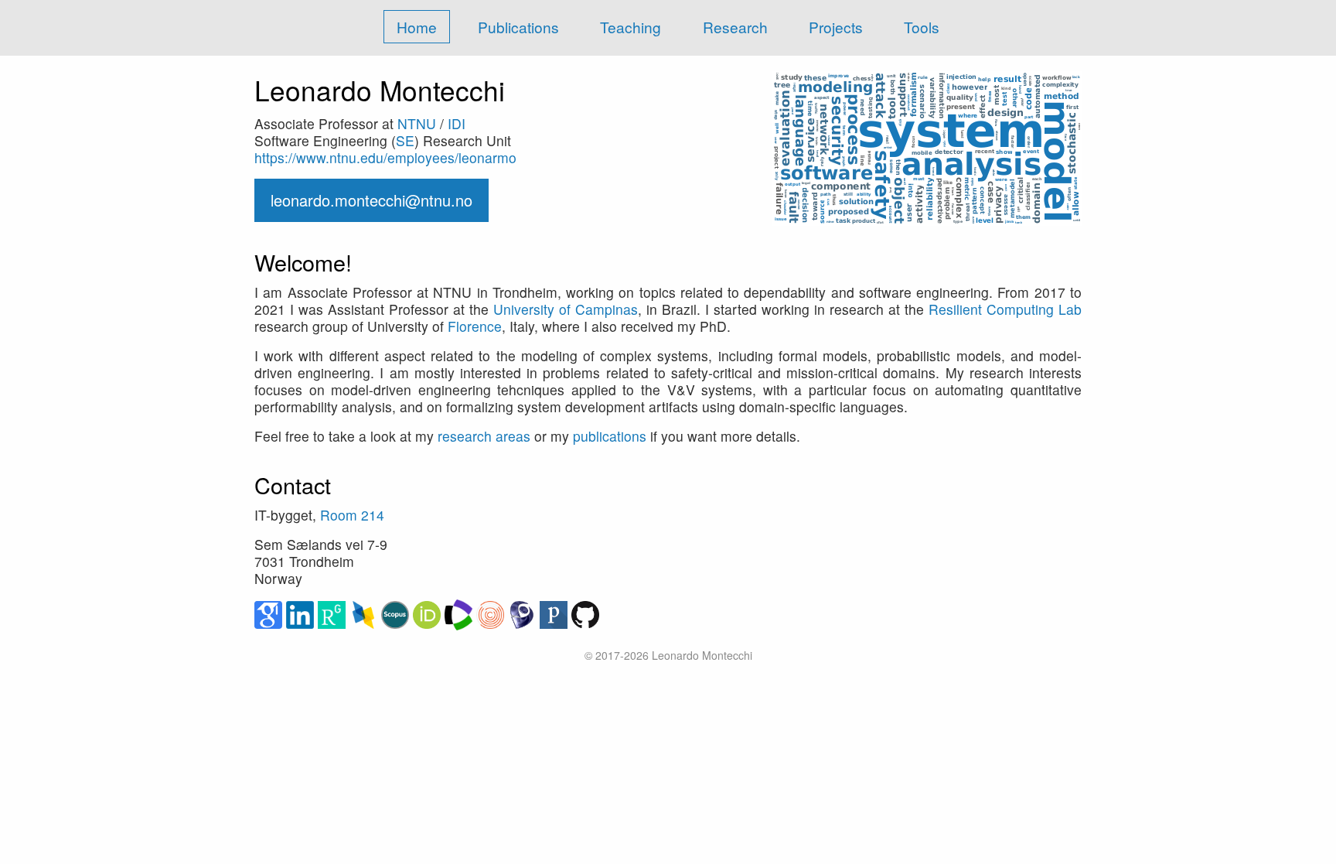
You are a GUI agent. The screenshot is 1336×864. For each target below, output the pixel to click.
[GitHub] (585, 613)
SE (405, 140)
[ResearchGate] (333, 613)
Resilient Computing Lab (1005, 309)
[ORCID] (429, 613)
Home (417, 26)
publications (609, 436)
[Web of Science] (460, 613)
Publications (518, 26)
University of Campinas (565, 309)
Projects (836, 26)
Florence (475, 326)
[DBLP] (365, 613)
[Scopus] (397, 613)
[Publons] (555, 613)
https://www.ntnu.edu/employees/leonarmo (385, 157)
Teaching (630, 26)
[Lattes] (524, 613)
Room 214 (352, 514)
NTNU (416, 123)
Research (735, 26)
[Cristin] (492, 613)
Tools (921, 26)
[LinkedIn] (302, 613)
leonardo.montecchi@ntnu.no (371, 200)
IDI (456, 123)
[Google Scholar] (270, 613)
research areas (484, 436)
